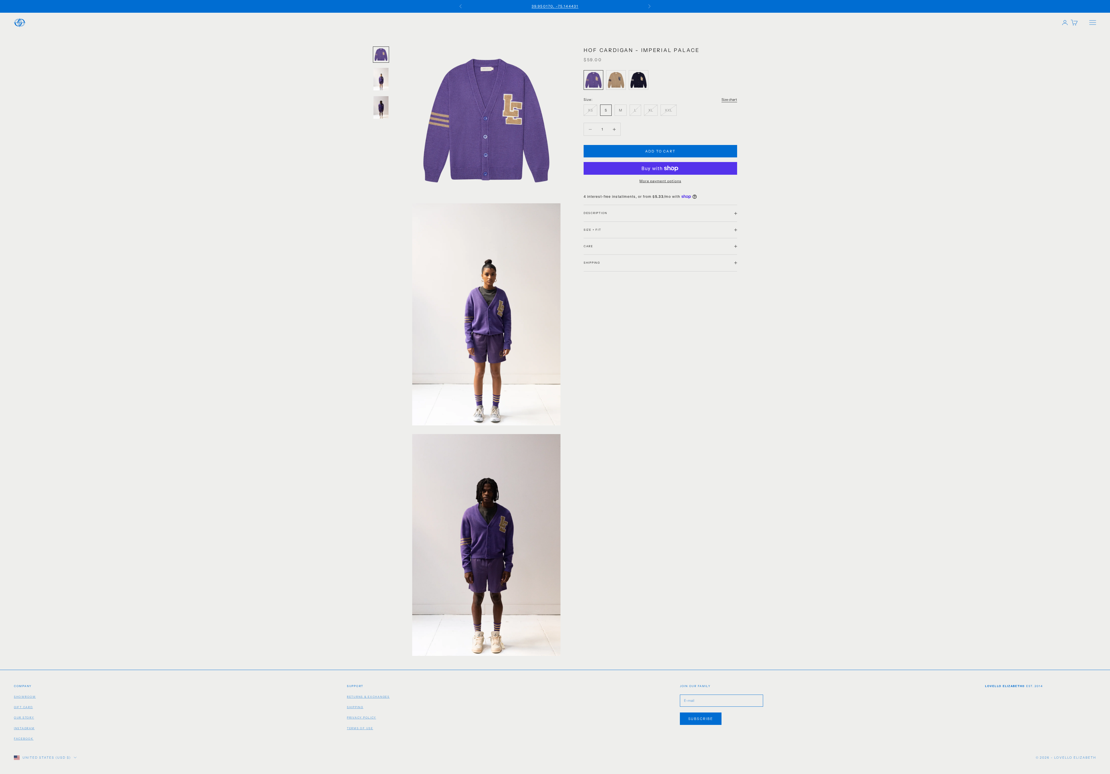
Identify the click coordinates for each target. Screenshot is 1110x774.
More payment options (660, 181)
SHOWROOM (25, 696)
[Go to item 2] (381, 79)
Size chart (729, 99)
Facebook (24, 738)
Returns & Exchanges (368, 696)
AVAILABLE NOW (555, 9)
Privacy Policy (361, 717)
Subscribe (700, 719)
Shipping (355, 707)
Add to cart (660, 151)
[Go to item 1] (381, 54)
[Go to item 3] (381, 107)
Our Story (24, 717)
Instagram (24, 728)
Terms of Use (360, 728)
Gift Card (23, 707)
